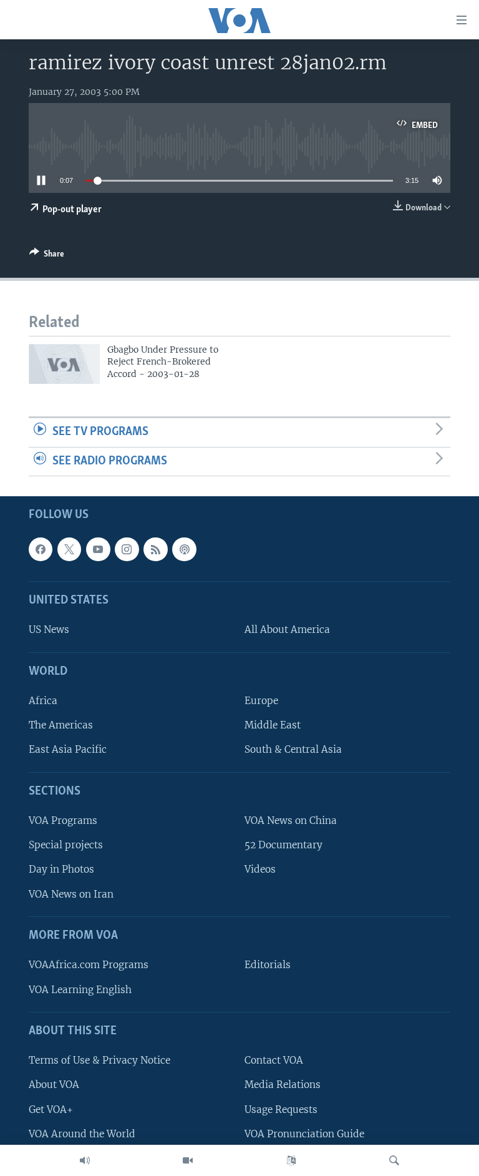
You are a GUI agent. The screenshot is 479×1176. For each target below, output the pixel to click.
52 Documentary (283, 845)
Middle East (272, 726)
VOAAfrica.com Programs (88, 965)
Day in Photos (61, 870)
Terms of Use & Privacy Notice (99, 1061)
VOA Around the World (82, 1134)
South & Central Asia (293, 750)
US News (49, 630)
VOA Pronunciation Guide (304, 1134)
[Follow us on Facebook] (40, 549)
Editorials (267, 965)
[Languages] (291, 1160)
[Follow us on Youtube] (98, 549)
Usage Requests (280, 1109)
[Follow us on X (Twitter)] (69, 549)
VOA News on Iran (71, 894)
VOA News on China (290, 821)
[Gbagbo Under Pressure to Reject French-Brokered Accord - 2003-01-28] (64, 364)
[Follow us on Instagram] (126, 549)
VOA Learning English (80, 990)
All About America (287, 630)
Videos (260, 870)
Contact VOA (273, 1061)
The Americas (61, 726)
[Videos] (187, 1160)
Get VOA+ (51, 1109)
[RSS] (155, 549)
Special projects (66, 845)
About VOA (54, 1085)
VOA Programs (63, 821)
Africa (43, 701)
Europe (261, 701)
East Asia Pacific (68, 750)
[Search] (394, 1160)
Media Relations (282, 1085)
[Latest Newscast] (85, 1160)
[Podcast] (184, 549)
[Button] (46, 256)
